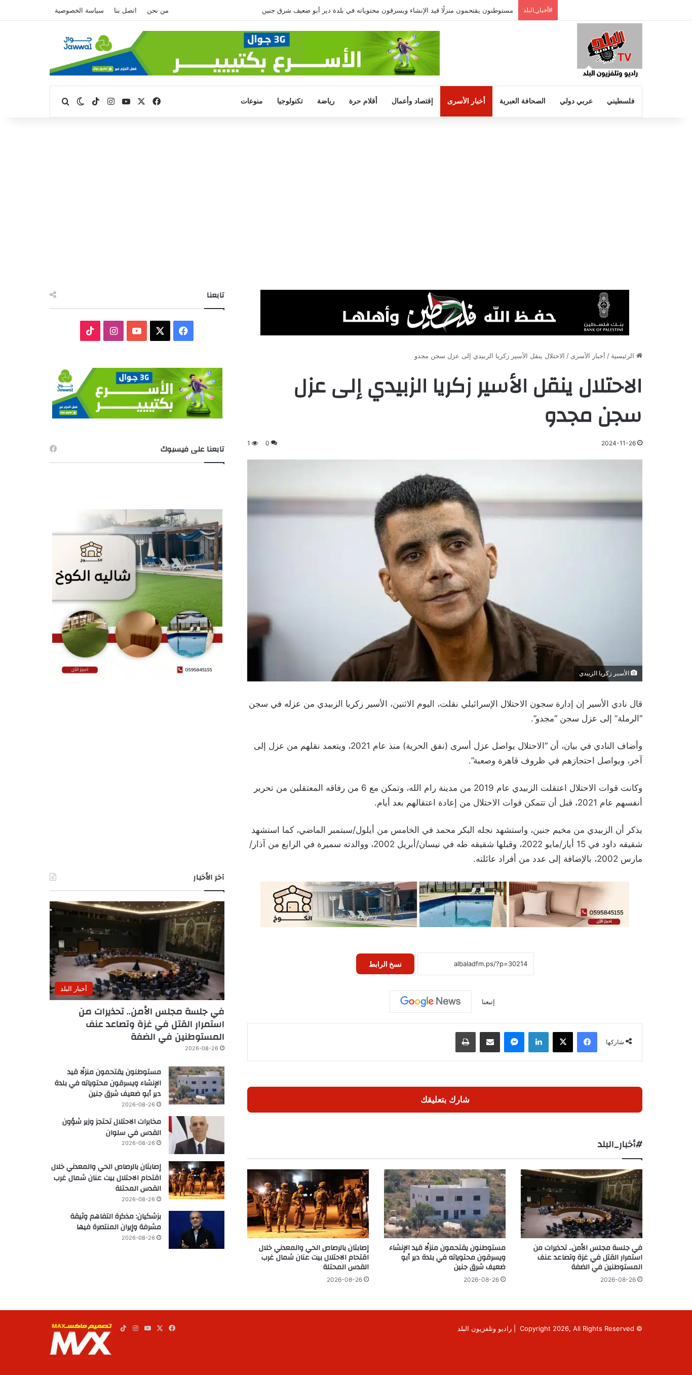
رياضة (326, 101)
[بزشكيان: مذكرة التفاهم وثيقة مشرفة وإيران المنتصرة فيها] (196, 1230)
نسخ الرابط (385, 964)
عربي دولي (576, 101)
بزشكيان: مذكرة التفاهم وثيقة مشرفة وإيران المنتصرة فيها (115, 1222)
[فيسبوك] (587, 1042)
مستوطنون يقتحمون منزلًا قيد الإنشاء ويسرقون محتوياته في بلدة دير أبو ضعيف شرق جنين (387, 10)
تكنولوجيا (290, 101)
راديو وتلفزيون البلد (484, 1328)
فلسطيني (621, 101)
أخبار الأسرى (466, 101)
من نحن (158, 10)
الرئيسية (623, 356)
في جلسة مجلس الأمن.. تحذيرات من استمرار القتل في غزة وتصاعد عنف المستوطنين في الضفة (587, 1257)
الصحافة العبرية (522, 101)
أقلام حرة (363, 101)
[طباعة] (465, 1042)
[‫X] (563, 1042)
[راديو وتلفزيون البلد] (609, 52)
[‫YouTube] (137, 331)
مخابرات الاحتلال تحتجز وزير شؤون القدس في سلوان (111, 1127)
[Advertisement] (346, 204)
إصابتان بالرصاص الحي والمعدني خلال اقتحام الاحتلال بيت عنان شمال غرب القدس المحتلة (314, 1257)
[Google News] (431, 1001)
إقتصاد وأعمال (412, 101)
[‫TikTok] (90, 331)
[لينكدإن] (538, 1042)
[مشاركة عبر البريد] (490, 1042)
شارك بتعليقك (445, 1099)
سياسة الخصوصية (79, 10)
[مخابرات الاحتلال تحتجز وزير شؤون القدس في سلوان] (196, 1135)
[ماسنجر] (514, 1042)
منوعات (252, 101)
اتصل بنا (125, 10)
